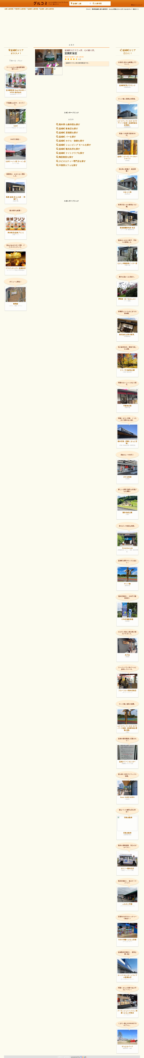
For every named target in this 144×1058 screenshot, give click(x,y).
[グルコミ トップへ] (50, 3)
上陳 (76, 57)
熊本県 (67, 57)
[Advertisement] (72, 25)
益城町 (72, 57)
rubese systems (64, 1057)
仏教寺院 (81, 57)
